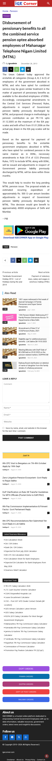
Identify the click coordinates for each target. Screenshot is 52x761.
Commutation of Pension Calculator (20, 646)
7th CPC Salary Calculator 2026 (17, 586)
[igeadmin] (4, 63)
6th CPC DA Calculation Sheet (17, 555)
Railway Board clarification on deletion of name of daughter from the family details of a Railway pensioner (34, 365)
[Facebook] (5, 69)
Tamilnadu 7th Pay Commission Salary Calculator (25, 639)
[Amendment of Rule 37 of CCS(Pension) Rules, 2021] (10, 330)
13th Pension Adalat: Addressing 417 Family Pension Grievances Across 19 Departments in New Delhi (33, 317)
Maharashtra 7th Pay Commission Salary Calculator (26, 624)
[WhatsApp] (16, 69)
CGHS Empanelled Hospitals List (18, 593)
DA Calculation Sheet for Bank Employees (22, 559)
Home (5, 11)
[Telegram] (22, 69)
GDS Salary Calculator (14, 612)
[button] (4, 3)
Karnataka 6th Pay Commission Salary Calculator (25, 627)
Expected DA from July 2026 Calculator (21, 551)
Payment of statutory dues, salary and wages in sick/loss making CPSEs (38, 279)
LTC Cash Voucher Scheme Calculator (20, 590)
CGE (5, 309)
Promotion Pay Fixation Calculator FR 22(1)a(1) (24, 650)
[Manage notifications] (47, 756)
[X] (10, 69)
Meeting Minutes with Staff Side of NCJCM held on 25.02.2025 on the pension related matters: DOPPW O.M (33, 352)
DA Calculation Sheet (13, 540)
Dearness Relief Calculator (16, 570)
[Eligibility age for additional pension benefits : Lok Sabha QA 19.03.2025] (10, 341)
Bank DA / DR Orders (14, 547)
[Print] (28, 69)
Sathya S (6, 470)
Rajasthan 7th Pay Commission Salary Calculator (25, 643)
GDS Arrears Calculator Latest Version (20, 608)
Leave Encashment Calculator (17, 597)
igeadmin (12, 63)
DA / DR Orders (11, 543)
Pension (14, 11)
